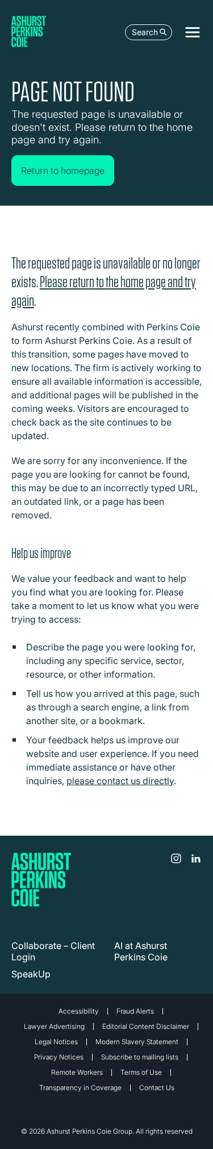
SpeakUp (31, 974)
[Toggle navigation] (192, 32)
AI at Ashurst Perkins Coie (141, 951)
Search (145, 32)
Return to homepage (63, 170)
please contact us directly (120, 780)
